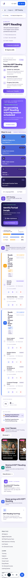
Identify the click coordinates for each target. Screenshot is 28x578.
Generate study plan (13, 45)
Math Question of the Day (8, 541)
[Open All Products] (22, 575)
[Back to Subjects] (2, 10)
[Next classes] (24, 449)
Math (20, 191)
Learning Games (6, 568)
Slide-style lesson (12, 218)
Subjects (10, 10)
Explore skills (10, 50)
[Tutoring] (13, 575)
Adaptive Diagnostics (17, 15)
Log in (14, 3)
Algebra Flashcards (7, 536)
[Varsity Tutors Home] (4, 3)
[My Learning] (9, 575)
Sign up (22, 3)
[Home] (5, 10)
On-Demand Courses (7, 546)
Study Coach (5, 561)
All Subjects (5, 534)
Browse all (5, 435)
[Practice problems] (20, 292)
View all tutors (7, 474)
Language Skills (9, 191)
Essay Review (5, 563)
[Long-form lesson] (8, 292)
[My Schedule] (16, 575)
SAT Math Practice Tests (8, 539)
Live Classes (5, 544)
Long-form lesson (10, 222)
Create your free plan (13, 91)
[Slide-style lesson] (12, 292)
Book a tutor (11, 124)
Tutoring (6, 15)
